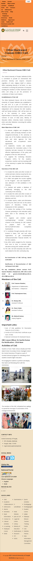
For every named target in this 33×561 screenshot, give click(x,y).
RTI (7, 7)
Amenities (7, 511)
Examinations (18, 499)
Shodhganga (27, 504)
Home (4, 1)
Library (16, 524)
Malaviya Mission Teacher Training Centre (26, 521)
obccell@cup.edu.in (8, 276)
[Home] (11, 30)
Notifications (17, 531)
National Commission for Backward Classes (17, 337)
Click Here (19, 342)
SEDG (15, 538)
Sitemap (4, 13)
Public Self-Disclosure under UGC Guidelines (7, 24)
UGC (25, 529)
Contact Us (7, 519)
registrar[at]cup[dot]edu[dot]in (12, 446)
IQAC (5, 499)
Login (28, 1)
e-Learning (7, 526)
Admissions (7, 507)
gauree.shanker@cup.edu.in (22, 274)
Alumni (6, 509)
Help (11, 11)
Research (17, 533)
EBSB (5, 533)
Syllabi (26, 514)
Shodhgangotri (28, 507)
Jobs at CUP (17, 516)
